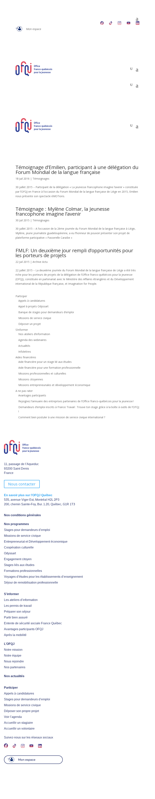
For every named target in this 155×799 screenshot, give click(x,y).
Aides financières (26, 357)
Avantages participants (32, 395)
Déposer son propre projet (21, 711)
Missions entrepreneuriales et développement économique (54, 385)
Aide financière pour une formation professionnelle (49, 367)
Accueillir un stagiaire (18, 722)
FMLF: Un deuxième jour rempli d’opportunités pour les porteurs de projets (74, 253)
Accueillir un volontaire (19, 728)
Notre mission (13, 649)
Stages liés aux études (19, 565)
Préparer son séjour (17, 611)
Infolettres (24, 351)
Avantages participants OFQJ (23, 629)
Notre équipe (12, 655)
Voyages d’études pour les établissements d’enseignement (43, 576)
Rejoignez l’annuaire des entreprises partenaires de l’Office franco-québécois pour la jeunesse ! (76, 401)
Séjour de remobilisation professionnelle (31, 582)
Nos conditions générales (22, 515)
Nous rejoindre (14, 661)
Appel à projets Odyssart (33, 306)
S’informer (22, 329)
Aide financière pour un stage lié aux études (45, 362)
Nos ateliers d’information (34, 334)
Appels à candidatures (31, 300)
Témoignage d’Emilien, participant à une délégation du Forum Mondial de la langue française (77, 169)
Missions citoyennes (30, 379)
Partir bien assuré (16, 617)
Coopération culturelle (19, 547)
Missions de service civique (34, 318)
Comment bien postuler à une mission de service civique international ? (61, 417)
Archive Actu (40, 262)
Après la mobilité (15, 635)
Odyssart (10, 553)
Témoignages (41, 178)
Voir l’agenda (13, 716)
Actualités (24, 346)
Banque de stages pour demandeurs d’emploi (46, 312)
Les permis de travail (18, 605)
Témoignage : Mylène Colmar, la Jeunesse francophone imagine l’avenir (62, 211)
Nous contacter (22, 484)
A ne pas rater (24, 391)
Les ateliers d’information (21, 599)
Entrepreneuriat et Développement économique (35, 541)
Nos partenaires (14, 667)
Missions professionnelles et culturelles (42, 373)
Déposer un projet (29, 324)
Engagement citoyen (18, 559)
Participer (21, 296)
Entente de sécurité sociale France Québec (33, 623)
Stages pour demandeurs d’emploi (27, 529)
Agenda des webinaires (32, 340)
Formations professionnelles (23, 570)
